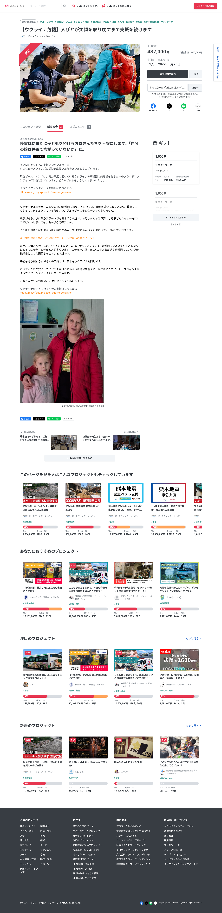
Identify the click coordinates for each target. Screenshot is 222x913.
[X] (169, 106)
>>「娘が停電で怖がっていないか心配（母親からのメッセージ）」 (58, 238)
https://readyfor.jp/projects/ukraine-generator (46, 192)
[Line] (183, 106)
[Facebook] (153, 106)
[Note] (198, 106)
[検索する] (64, 6)
